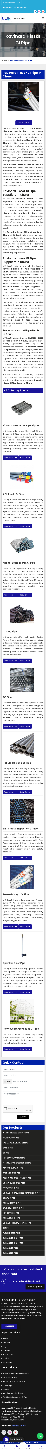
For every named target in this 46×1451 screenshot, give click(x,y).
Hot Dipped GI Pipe (11, 1213)
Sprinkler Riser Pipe (11, 1173)
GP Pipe (6, 1153)
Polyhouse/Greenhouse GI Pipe (17, 1178)
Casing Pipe (8, 1148)
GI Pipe (5, 1228)
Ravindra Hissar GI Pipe (13, 1208)
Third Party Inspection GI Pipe (17, 1163)
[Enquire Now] (23, 100)
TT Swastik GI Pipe (11, 1188)
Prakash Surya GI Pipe (13, 1168)
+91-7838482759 (12, 2)
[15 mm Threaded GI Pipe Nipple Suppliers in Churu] (22, 408)
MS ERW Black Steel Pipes (14, 1183)
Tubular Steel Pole (11, 1233)
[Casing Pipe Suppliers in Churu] (22, 614)
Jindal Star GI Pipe (11, 1218)
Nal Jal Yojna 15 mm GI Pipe (15, 1143)
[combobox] (7, 1081)
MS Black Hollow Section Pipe (17, 1223)
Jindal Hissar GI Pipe (12, 1203)
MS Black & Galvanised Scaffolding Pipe (21, 1193)
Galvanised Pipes (10, 1248)
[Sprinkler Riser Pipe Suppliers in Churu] (22, 945)
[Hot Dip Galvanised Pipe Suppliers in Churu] (22, 745)
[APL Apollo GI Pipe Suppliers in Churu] (22, 477)
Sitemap (6, 1350)
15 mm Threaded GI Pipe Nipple (16, 1133)
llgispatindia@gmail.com (15, 7)
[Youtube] (43, 11)
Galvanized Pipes (10, 1253)
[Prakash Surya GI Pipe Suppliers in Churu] (22, 877)
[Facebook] (35, 11)
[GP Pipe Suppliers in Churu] (22, 680)
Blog (4, 1346)
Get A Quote (24, 122)
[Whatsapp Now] (40, 1436)
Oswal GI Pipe (9, 1198)
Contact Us (7, 1362)
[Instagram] (39, 11)
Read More (9, 457)
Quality (5, 1358)
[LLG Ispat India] (7, 18)
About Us (6, 1342)
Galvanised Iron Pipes (13, 1238)
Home (4, 60)
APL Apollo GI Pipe (11, 1138)
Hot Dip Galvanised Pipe (14, 1158)
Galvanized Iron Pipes (13, 1243)
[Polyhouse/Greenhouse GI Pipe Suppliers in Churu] (22, 1011)
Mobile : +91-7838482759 (12, 1417)
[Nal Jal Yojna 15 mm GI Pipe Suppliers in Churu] (22, 545)
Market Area (7, 1354)
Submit (23, 1117)
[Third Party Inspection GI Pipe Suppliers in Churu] (22, 811)
